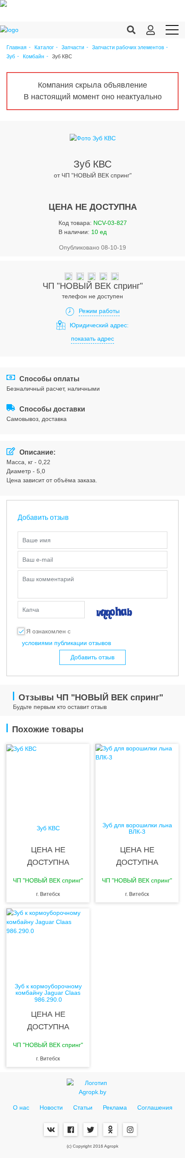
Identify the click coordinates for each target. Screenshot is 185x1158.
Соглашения (155, 1107)
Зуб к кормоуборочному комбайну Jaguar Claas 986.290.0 (48, 993)
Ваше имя (36, 540)
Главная (16, 48)
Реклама (115, 1107)
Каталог (44, 48)
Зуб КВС (48, 828)
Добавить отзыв (92, 657)
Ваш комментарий (48, 579)
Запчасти (73, 48)
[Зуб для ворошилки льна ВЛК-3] (137, 778)
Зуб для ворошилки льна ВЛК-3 (137, 828)
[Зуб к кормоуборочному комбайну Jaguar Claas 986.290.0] (47, 943)
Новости (51, 1107)
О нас (21, 1107)
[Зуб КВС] (47, 778)
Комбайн (33, 57)
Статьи (82, 1107)
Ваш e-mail (37, 559)
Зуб (10, 57)
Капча (30, 609)
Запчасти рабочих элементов (128, 48)
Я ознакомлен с (48, 631)
